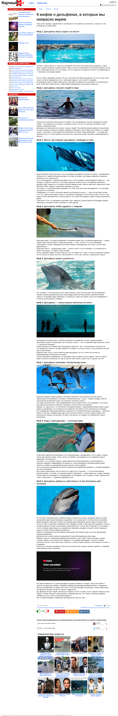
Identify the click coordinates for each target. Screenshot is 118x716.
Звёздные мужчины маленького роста (79, 674)
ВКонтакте (86, 611)
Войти (113, 2)
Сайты (31, 3)
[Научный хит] (13, 5)
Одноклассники (74, 611)
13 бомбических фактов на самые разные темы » (95, 607)
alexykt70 (98, 623)
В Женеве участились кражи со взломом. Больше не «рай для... (96, 675)
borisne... (98, 627)
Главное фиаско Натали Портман (62, 694)
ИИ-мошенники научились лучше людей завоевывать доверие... (46, 655)
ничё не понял (16, 87)
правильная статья (17, 89)
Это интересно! (16, 68)
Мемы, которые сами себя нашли (79, 694)
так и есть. (15, 86)
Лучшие (56, 9)
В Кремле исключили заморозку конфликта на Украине (46, 695)
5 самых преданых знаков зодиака (96, 694)
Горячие (48, 9)
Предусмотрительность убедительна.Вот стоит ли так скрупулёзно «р (33, 72)
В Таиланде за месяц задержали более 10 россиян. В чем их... (62, 675)
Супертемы (13, 94)
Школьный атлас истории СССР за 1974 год (62, 654)
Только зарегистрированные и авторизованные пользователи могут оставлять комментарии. (72, 620)
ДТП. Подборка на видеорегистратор (46, 674)
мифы (41, 605)
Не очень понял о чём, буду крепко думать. (25, 82)
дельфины (45, 605)
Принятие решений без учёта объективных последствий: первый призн (33, 79)
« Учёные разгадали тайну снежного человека (51, 607)
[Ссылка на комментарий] (37, 624)
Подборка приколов (79, 653)
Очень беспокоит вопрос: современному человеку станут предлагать (33, 75)
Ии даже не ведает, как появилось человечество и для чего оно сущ (32, 91)
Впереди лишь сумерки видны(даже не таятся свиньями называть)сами (33, 80)
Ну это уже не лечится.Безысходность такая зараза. (27, 70)
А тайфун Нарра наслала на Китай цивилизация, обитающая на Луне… (33, 73)
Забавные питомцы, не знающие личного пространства (95, 654)
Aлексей (108, 605)
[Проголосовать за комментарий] (107, 624)
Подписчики (42, 3)
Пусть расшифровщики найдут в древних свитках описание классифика (33, 84)
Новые (41, 9)
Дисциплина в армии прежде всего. (22, 66)
